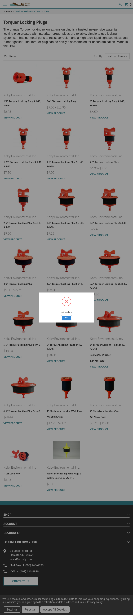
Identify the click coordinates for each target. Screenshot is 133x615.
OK (66, 317)
